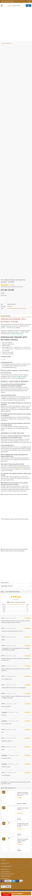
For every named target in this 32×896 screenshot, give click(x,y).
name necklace (22, 308)
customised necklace (12, 308)
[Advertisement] (16, 25)
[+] (6, 299)
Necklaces (10, 306)
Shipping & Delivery (5, 876)
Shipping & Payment (7, 586)
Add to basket (17, 894)
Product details (5, 316)
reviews (11, 284)
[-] (6, 301)
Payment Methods (5, 871)
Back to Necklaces (7, 43)
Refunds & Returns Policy (7, 874)
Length (2, 293)
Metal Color (4, 295)
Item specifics (5, 582)
